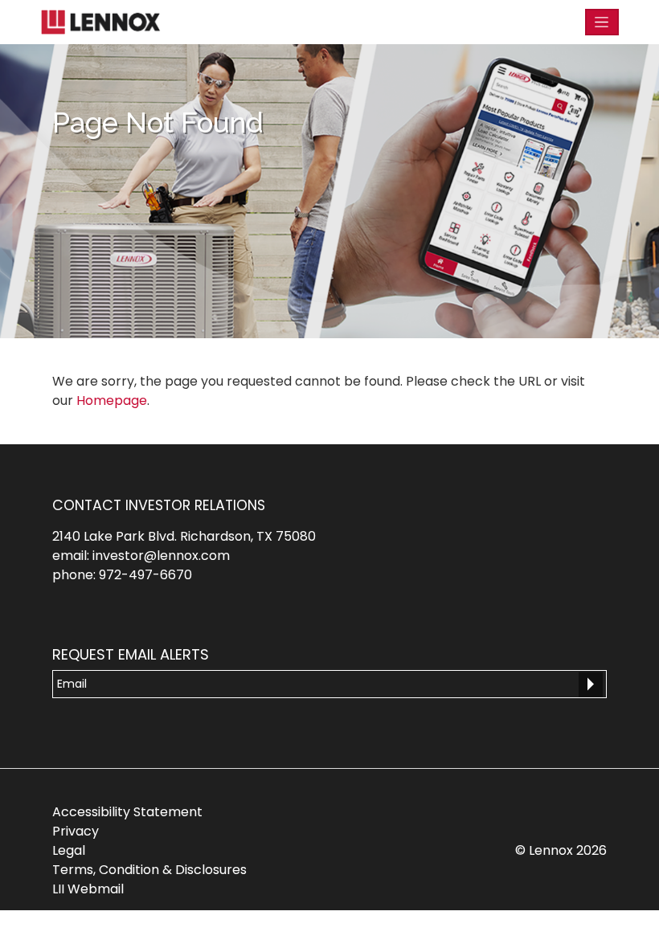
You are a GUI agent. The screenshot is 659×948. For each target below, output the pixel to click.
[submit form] (591, 684)
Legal (68, 850)
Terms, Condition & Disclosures (149, 869)
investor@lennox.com (161, 555)
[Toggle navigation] (602, 22)
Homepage (111, 400)
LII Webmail (88, 889)
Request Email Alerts (130, 654)
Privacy (75, 831)
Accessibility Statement (127, 812)
